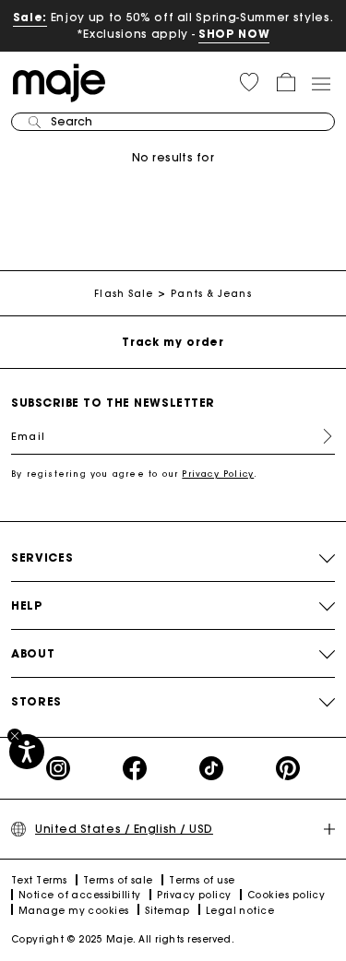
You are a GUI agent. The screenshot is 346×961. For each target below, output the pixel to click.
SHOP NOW (233, 34)
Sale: (30, 17)
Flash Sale (123, 294)
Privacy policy (194, 895)
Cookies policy (286, 895)
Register (320, 436)
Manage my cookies (73, 911)
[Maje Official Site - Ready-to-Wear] (59, 82)
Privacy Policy (218, 474)
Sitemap (167, 911)
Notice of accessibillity (79, 895)
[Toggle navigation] (320, 83)
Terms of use (201, 880)
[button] (249, 82)
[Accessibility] (26, 751)
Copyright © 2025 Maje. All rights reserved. (122, 939)
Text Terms (39, 880)
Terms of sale (118, 880)
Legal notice (240, 911)
